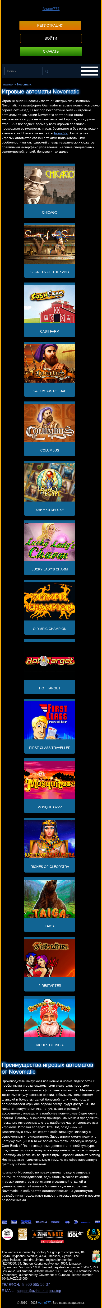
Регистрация (50, 25)
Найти (46, 71)
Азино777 (51, 9)
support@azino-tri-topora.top (39, 1291)
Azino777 (61, 133)
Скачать (51, 51)
